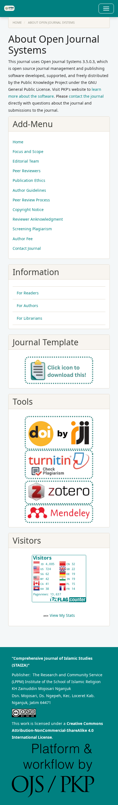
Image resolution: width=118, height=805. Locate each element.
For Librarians (29, 318)
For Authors (27, 305)
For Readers (28, 292)
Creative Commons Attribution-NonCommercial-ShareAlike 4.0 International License (57, 730)
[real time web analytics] (46, 615)
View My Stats (62, 615)
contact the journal (86, 96)
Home (17, 22)
